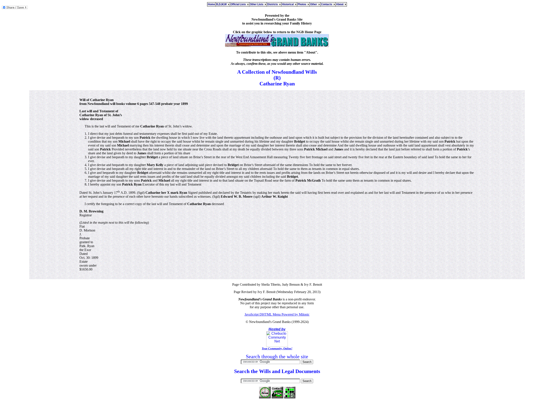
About (340, 4)
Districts (273, 4)
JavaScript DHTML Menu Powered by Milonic (277, 314)
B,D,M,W (222, 4)
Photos (303, 4)
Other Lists (257, 4)
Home (211, 4)
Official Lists (238, 4)
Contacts (327, 4)
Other (314, 4)
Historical (288, 4)
